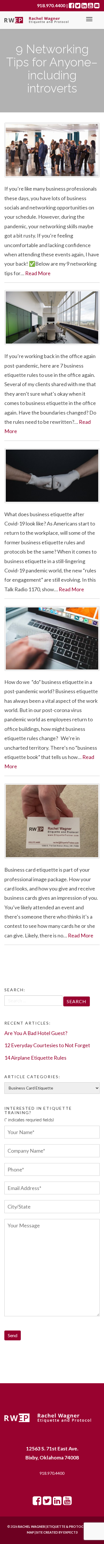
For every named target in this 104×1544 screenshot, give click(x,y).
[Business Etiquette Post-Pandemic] (52, 638)
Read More (38, 273)
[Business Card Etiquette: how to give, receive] (52, 821)
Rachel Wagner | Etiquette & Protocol (53, 1526)
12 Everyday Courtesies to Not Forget (47, 1045)
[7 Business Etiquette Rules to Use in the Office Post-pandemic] (52, 317)
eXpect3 (70, 1532)
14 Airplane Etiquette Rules (35, 1057)
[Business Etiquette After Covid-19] (52, 475)
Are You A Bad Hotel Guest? (35, 1033)
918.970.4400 (52, 1473)
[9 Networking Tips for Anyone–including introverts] (52, 150)
